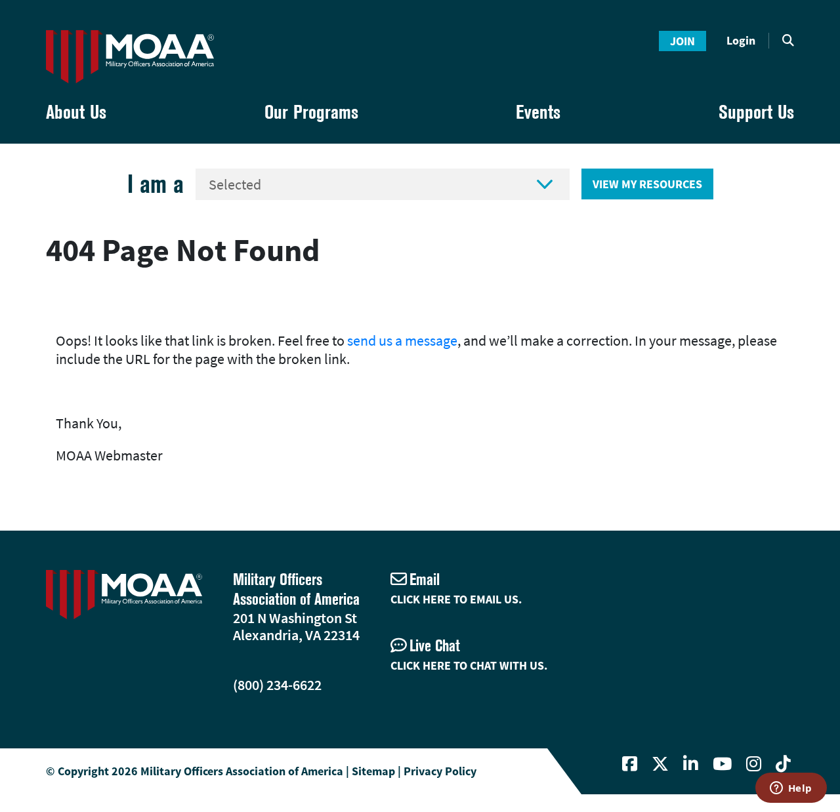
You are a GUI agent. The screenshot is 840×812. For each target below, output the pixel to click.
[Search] (788, 40)
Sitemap (373, 771)
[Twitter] (660, 764)
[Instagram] (754, 764)
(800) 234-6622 (277, 685)
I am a (155, 184)
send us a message (402, 340)
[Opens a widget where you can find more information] (791, 789)
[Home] (130, 56)
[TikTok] (783, 764)
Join (682, 41)
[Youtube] (722, 764)
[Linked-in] (691, 764)
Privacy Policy (440, 771)
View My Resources (647, 184)
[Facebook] (630, 764)
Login (740, 40)
